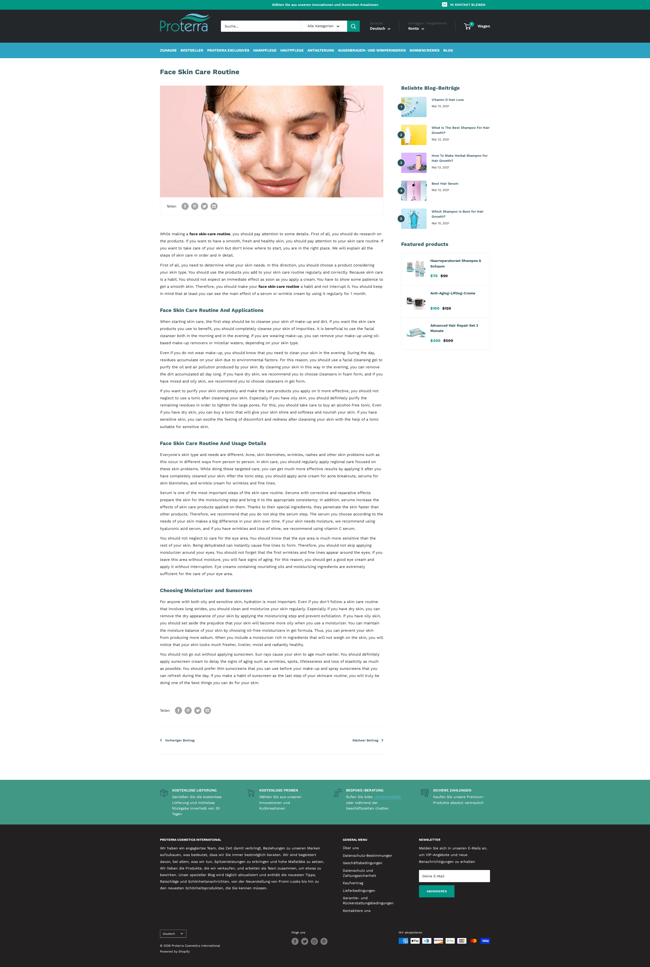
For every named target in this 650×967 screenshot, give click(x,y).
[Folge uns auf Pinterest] (324, 941)
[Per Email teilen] (214, 206)
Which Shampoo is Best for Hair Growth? (457, 214)
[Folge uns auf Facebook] (295, 941)
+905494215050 (386, 797)
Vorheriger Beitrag (179, 740)
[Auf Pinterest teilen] (194, 206)
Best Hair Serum (445, 183)
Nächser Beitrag (365, 740)
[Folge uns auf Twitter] (304, 941)
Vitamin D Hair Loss (448, 100)
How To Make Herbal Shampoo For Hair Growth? (460, 158)
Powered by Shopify (175, 951)
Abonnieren (437, 891)
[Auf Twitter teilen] (204, 206)
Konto (414, 28)
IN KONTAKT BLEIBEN (467, 5)
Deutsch (169, 934)
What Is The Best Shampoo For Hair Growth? (461, 130)
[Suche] (353, 26)
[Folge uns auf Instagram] (314, 941)
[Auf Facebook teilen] (185, 206)
